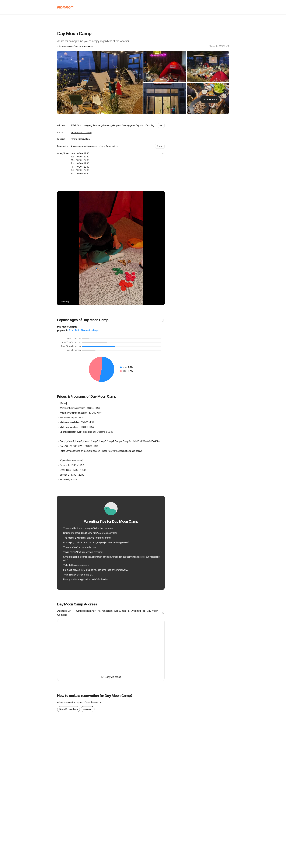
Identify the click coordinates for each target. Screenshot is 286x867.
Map (161, 125)
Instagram (87, 709)
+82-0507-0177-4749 (81, 132)
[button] (163, 153)
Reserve (160, 146)
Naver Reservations (68, 709)
